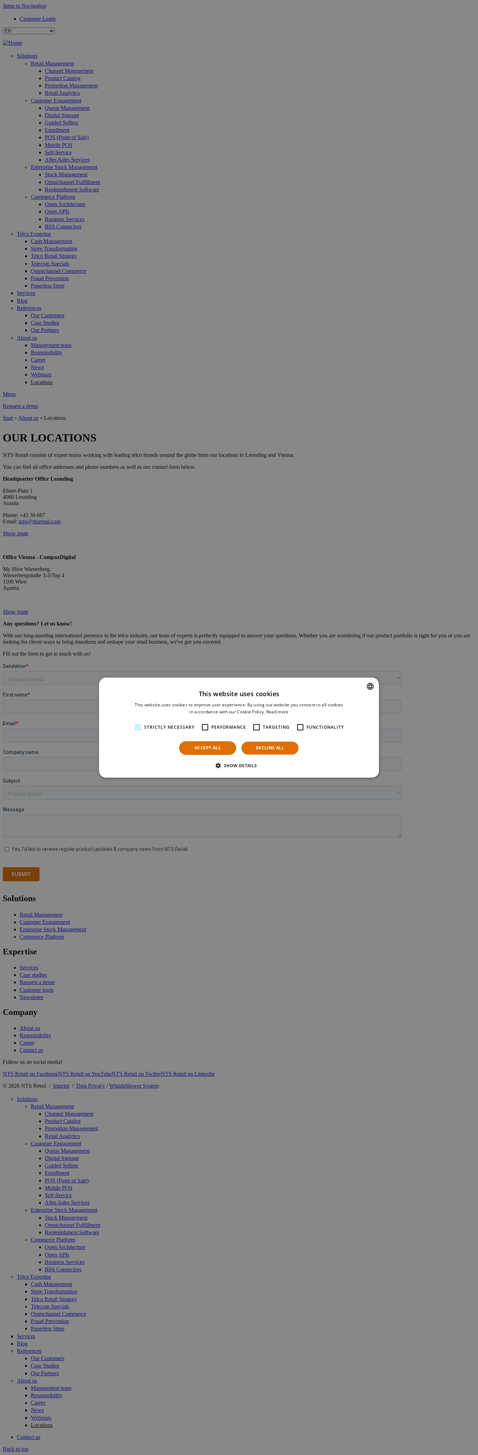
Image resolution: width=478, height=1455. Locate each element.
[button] (239, 765)
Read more (277, 712)
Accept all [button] (208, 748)
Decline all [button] (270, 748)
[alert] (239, 727)
